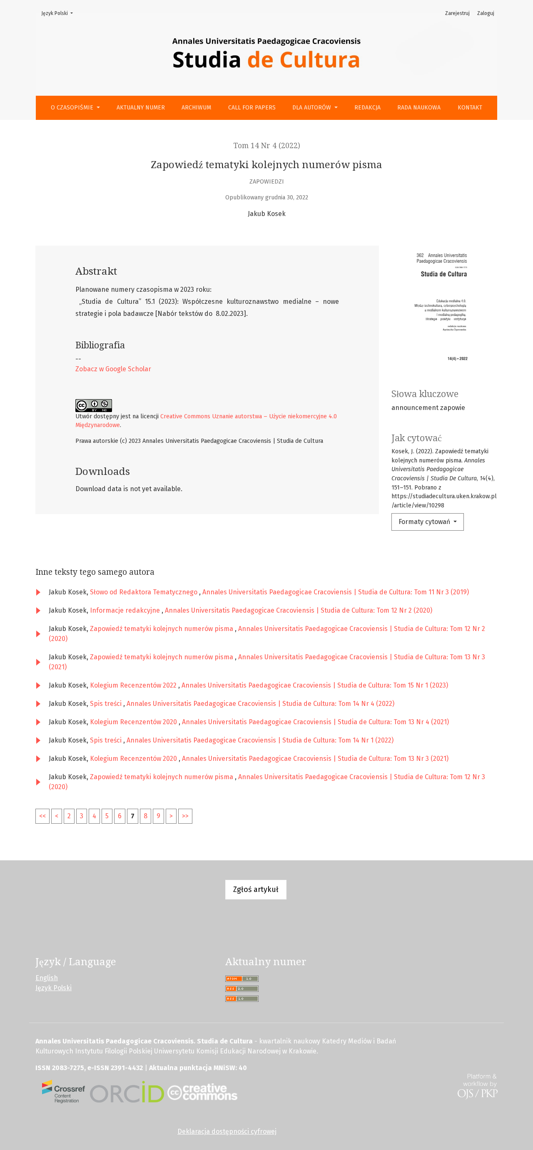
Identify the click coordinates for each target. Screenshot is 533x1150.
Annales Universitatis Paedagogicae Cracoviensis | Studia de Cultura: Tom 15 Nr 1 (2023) (315, 685)
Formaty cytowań (425, 522)
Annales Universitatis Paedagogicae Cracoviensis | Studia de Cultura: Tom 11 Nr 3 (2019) (335, 592)
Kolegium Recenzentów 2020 (134, 722)
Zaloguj (485, 13)
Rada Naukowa (419, 107)
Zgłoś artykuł (256, 889)
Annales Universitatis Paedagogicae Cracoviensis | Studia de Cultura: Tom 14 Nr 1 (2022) (260, 740)
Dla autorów (312, 107)
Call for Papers (252, 107)
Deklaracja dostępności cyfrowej (226, 1131)
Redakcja (367, 107)
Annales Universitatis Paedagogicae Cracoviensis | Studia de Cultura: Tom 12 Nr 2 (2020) (298, 610)
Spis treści (106, 704)
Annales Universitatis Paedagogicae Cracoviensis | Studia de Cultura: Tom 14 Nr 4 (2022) (260, 704)
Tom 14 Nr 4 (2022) (266, 146)
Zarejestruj (457, 13)
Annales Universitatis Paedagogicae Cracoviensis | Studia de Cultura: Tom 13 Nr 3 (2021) (315, 759)
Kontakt (470, 107)
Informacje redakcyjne (126, 610)
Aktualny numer (141, 107)
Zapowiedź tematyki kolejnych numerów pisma (162, 629)
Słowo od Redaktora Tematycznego (144, 592)
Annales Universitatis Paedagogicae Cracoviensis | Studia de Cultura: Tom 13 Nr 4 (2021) (315, 722)
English (46, 978)
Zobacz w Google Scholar (113, 369)
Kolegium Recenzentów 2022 (134, 685)
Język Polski (59, 13)
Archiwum (196, 107)
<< (42, 816)
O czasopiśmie (73, 107)
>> (185, 816)
